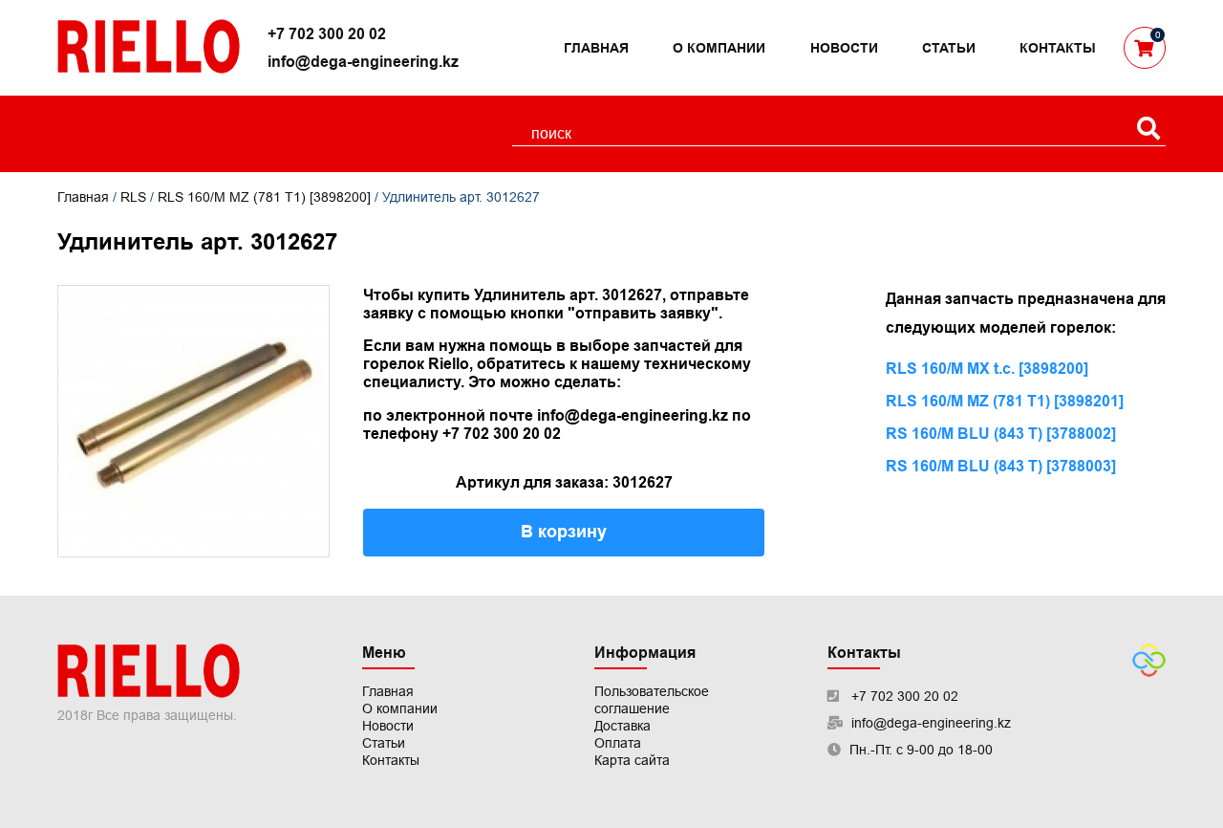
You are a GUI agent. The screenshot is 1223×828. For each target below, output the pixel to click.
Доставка (622, 725)
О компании (719, 47)
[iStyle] (1149, 672)
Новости (844, 47)
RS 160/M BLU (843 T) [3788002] (1001, 433)
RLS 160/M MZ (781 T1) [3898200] (264, 197)
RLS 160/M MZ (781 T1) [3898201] (1005, 401)
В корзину (564, 531)
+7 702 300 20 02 (327, 34)
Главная (596, 47)
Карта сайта (632, 760)
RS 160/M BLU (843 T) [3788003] (1001, 466)
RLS (133, 197)
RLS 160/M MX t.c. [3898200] (987, 368)
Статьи (949, 47)
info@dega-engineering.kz (363, 62)
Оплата (617, 743)
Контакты (1057, 47)
